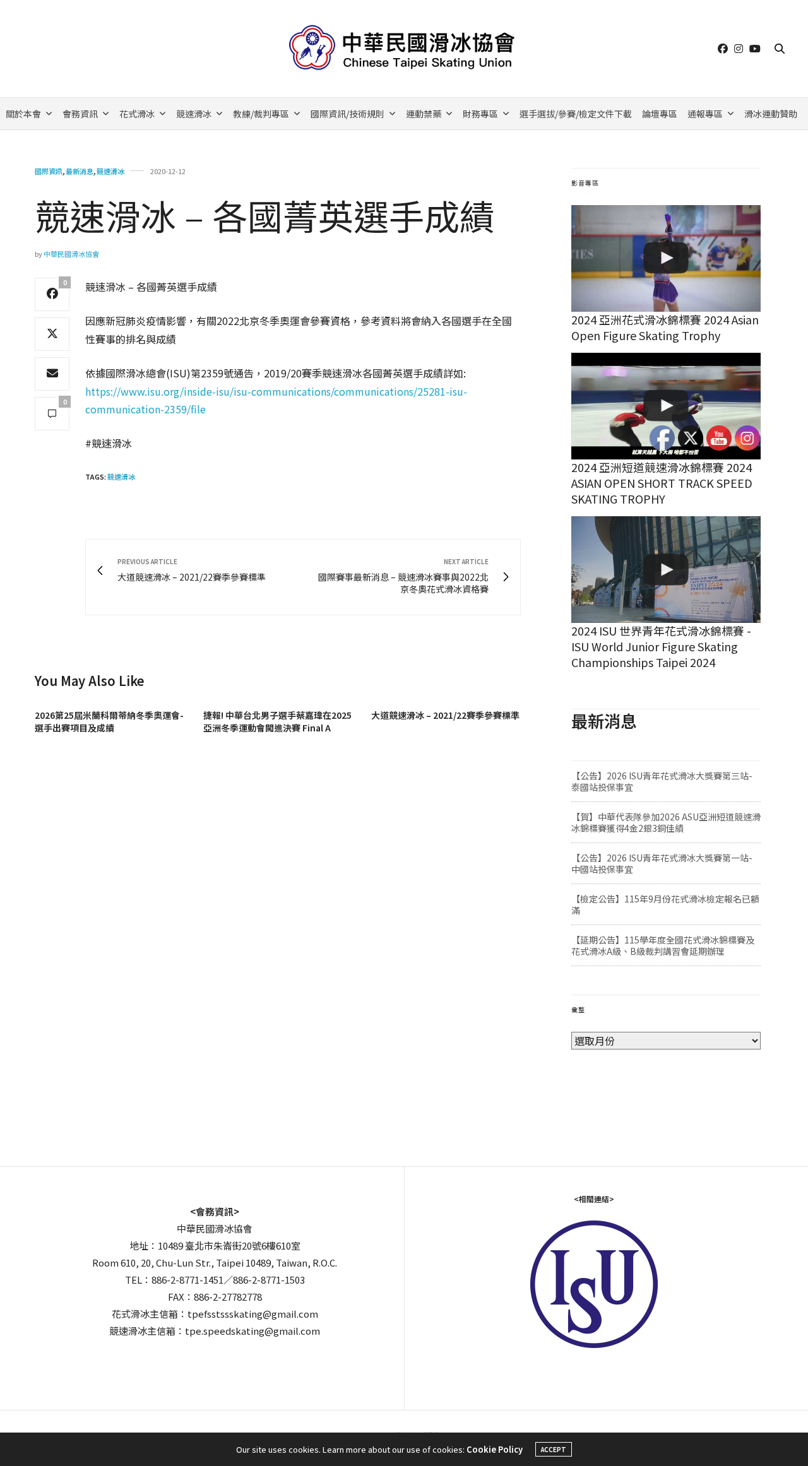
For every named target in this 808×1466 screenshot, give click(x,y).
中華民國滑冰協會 (71, 254)
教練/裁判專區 (261, 113)
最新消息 (79, 171)
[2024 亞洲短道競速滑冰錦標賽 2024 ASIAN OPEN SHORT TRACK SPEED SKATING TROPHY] (666, 406)
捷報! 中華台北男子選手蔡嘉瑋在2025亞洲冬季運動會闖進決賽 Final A (277, 721)
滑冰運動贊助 (770, 113)
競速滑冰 (193, 113)
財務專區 (480, 113)
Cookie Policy (494, 1449)
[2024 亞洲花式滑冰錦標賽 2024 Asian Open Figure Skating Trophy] (666, 258)
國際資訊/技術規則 (347, 113)
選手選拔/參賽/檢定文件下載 (576, 113)
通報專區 (705, 113)
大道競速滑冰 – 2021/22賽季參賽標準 (445, 715)
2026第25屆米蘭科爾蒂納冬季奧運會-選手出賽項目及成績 (109, 721)
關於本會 (23, 113)
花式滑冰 (137, 113)
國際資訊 (48, 171)
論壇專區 (659, 113)
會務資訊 (80, 113)
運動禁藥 (423, 113)
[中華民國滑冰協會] (404, 48)
